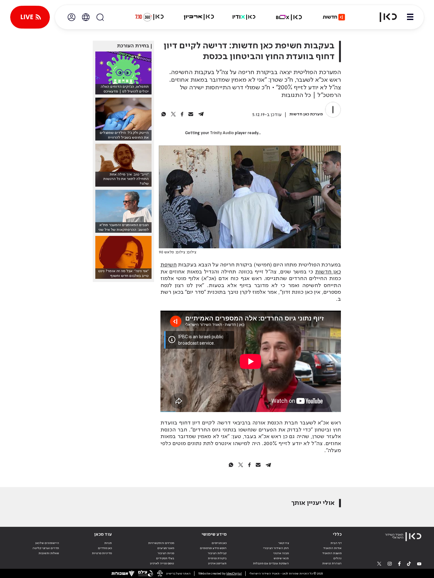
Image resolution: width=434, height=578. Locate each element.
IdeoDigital (234, 573)
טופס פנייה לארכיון (162, 563)
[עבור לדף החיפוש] (100, 17)
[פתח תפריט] (410, 17)
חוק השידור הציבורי (276, 548)
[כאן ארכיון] (199, 17)
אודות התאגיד (332, 548)
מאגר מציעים (165, 548)
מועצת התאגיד (332, 553)
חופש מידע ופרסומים (213, 548)
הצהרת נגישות (332, 563)
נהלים (337, 558)
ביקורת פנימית (217, 558)
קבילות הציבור (217, 553)
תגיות (108, 543)
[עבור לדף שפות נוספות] (85, 17)
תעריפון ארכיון (217, 563)
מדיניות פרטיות (102, 553)
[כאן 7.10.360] (149, 17)
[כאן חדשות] (334, 17)
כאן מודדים (105, 548)
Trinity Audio (222, 133)
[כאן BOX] (289, 17)
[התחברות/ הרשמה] (71, 17)
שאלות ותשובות (48, 553)
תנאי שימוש (281, 558)
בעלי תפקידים (165, 558)
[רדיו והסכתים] (244, 17)
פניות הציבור (166, 553)
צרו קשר (283, 543)
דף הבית (336, 543)
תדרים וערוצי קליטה (45, 548)
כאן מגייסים (219, 543)
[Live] (30, 17)
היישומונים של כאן (47, 543)
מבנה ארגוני (281, 553)
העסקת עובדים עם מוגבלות (271, 563)
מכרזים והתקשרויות (161, 543)
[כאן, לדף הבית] (384, 17)
